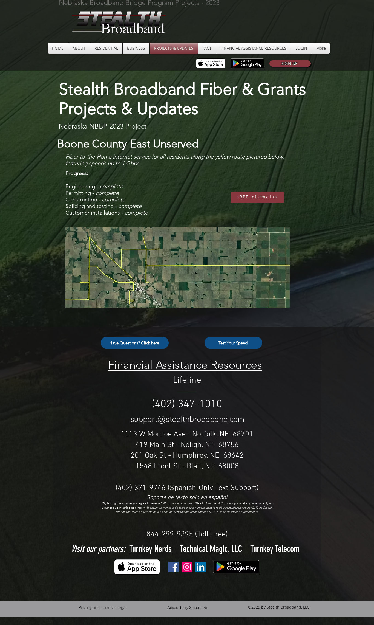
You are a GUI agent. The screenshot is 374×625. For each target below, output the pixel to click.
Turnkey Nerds (151, 549)
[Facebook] (173, 567)
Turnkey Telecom (275, 549)
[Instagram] (187, 567)
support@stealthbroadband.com (187, 420)
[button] (290, 63)
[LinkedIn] (200, 567)
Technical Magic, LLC (211, 549)
